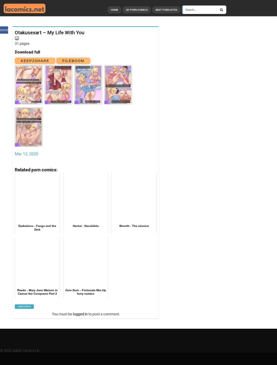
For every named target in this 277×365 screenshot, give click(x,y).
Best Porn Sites (166, 9)
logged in (80, 314)
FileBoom (73, 61)
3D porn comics (137, 9)
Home (114, 9)
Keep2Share (35, 61)
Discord (4, 30)
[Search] (221, 10)
